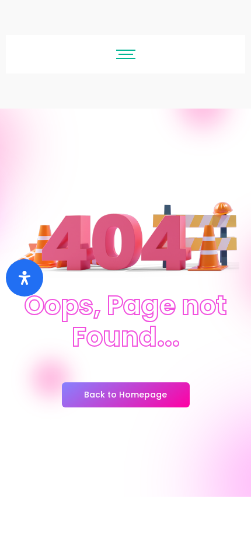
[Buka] (24, 278)
